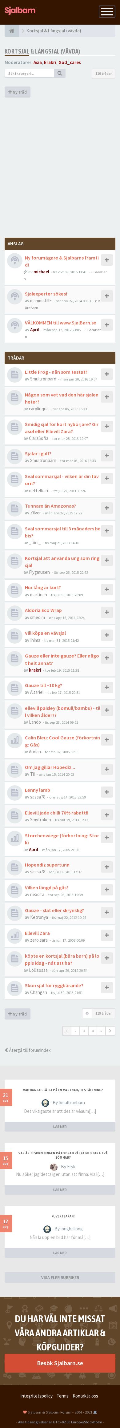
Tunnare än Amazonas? (50, 506)
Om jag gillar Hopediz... (50, 767)
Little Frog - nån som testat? (56, 372)
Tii (32, 774)
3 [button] (84, 1030)
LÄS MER (60, 1126)
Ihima (35, 640)
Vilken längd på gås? (47, 887)
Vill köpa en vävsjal (45, 633)
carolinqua (39, 409)
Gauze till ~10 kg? (43, 685)
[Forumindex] (12, 31)
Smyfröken (40, 820)
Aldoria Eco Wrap (43, 610)
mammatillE (41, 301)
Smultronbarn (43, 379)
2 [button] (75, 1030)
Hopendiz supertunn (47, 865)
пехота (37, 894)
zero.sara (39, 940)
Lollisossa (38, 970)
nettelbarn (39, 490)
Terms (63, 1396)
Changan (38, 992)
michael (41, 272)
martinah (38, 594)
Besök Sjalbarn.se (60, 1363)
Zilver (35, 513)
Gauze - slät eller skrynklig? (54, 910)
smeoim (37, 617)
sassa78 (37, 797)
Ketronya (39, 917)
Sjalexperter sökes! (46, 294)
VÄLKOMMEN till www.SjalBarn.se (60, 323)
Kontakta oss (85, 1396)
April (34, 329)
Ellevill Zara (37, 933)
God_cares (69, 62)
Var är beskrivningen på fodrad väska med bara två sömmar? (63, 1155)
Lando (35, 722)
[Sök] (60, 73)
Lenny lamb (37, 790)
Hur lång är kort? (43, 587)
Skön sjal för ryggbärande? (54, 985)
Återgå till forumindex (29, 1050)
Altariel (36, 692)
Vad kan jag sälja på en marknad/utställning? (63, 1090)
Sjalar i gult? (38, 453)
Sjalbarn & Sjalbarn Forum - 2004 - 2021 (60, 1412)
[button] (110, 1031)
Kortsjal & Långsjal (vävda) (42, 51)
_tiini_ (35, 542)
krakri (50, 62)
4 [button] (93, 1030)
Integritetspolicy (36, 1396)
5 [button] (101, 1030)
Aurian (35, 751)
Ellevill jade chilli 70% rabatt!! (56, 813)
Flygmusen (39, 572)
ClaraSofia (38, 438)
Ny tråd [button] (19, 92)
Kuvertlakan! (63, 1216)
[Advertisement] (60, 167)
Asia (38, 62)
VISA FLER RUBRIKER (60, 1277)
